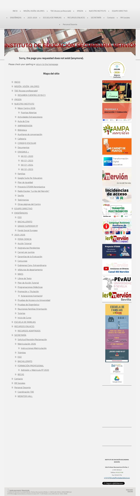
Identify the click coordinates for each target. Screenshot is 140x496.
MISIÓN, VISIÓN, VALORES (26, 86)
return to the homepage (47, 64)
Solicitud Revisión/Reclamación (32, 339)
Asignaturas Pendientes (29, 247)
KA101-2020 (27, 156)
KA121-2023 (27, 160)
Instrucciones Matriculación (34, 348)
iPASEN (17, 99)
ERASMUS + (23, 151)
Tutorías (21, 313)
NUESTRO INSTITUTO (24, 103)
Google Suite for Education (30, 178)
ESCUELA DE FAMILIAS (25, 322)
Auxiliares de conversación (30, 134)
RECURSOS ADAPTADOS (29, 330)
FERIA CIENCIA (24, 239)
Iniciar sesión (129, 490)
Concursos (22, 261)
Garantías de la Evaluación (30, 256)
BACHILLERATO (25, 221)
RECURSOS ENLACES (24, 326)
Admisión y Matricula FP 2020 (35, 370)
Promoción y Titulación (28, 291)
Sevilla (21, 195)
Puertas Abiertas (29, 112)
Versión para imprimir (15, 490)
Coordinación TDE (26, 391)
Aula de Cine (23, 121)
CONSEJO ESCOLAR (27, 143)
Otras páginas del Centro (29, 204)
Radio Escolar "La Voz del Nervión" (33, 191)
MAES (20, 274)
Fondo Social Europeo (27, 230)
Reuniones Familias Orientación (32, 309)
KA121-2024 (27, 165)
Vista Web (130, 491)
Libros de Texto (24, 278)
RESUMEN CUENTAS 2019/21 (32, 95)
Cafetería (22, 138)
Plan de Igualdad (25, 182)
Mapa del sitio (25, 490)
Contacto (18, 378)
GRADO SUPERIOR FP (28, 226)
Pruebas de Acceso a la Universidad (34, 300)
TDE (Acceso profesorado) (26, 90)
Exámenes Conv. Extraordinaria (32, 265)
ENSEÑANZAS (21, 213)
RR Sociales (19, 383)
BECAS (21, 374)
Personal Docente (22, 387)
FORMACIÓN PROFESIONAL (31, 365)
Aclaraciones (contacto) (31, 295)
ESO (20, 217)
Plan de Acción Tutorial (28, 282)
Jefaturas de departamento (30, 269)
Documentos (23, 147)
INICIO (17, 82)
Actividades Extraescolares (30, 117)
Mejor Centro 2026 (26, 108)
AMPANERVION (25, 125)
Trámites (22, 352)
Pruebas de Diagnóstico (28, 304)
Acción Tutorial (24, 243)
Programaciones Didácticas (30, 287)
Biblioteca (22, 130)
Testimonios (23, 199)
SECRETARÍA (20, 335)
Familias (21, 173)
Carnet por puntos (26, 252)
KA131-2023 (27, 169)
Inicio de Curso (24, 317)
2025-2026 (19, 234)
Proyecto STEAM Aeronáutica (31, 186)
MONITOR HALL (25, 396)
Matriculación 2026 (27, 343)
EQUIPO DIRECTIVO (23, 208)
